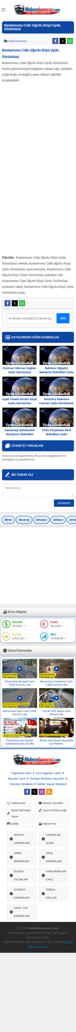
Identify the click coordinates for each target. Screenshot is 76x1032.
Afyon (8, 520)
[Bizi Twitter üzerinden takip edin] (34, 792)
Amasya (41, 520)
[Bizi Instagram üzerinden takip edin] (42, 792)
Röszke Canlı (17, 778)
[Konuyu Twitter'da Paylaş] (63, 41)
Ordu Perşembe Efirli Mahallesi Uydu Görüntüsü (56, 434)
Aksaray (24, 520)
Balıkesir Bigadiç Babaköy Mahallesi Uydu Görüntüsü (56, 372)
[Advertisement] (38, 124)
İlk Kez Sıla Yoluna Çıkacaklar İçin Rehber (56, 742)
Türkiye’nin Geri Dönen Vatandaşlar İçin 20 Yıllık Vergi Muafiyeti (19, 743)
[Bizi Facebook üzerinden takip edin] (27, 792)
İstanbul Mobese (21, 784)
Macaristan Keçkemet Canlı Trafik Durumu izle (56, 683)
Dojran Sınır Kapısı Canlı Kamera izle (56, 712)
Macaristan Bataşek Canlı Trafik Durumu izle (20, 683)
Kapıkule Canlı (21, 773)
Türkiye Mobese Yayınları (47, 778)
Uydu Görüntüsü (17, 41)
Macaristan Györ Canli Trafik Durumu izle (19, 712)
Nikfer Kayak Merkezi (52, 784)
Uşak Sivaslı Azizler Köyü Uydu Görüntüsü (19, 401)
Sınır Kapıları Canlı (48, 773)
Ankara (58, 520)
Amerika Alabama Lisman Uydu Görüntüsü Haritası (56, 403)
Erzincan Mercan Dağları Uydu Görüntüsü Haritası (19, 372)
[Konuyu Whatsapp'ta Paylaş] (70, 41)
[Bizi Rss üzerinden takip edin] (49, 792)
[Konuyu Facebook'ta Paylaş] (55, 41)
